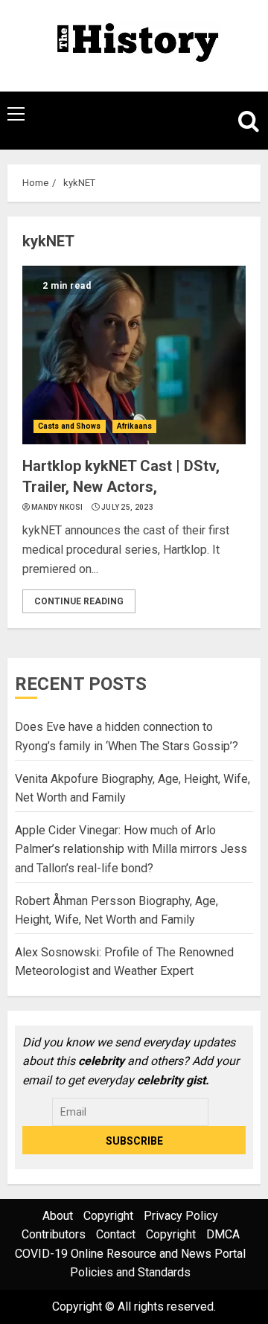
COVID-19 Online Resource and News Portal (130, 1254)
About (57, 1216)
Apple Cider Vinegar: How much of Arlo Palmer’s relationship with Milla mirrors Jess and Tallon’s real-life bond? (131, 849)
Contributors (54, 1234)
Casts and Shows (69, 426)
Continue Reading (79, 601)
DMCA (223, 1234)
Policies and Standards (130, 1272)
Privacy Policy (181, 1216)
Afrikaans (135, 426)
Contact (115, 1234)
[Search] (242, 121)
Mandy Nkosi (57, 507)
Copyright (108, 1216)
